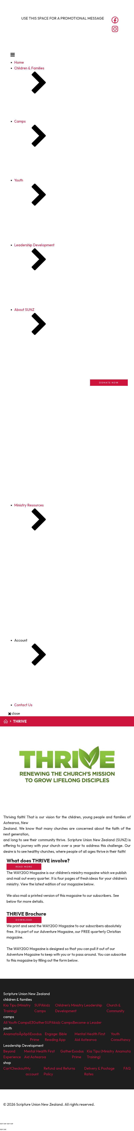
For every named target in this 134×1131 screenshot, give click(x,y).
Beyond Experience (36, 291)
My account (30, 686)
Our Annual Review (42, 425)
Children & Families (29, 68)
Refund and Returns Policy (41, 709)
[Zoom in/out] (1, 1123)
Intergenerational (41, 615)
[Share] (8, 1123)
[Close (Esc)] (11, 1123)
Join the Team (38, 484)
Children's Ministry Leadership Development (55, 126)
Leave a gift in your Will (45, 490)
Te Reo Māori (38, 638)
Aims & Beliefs (38, 414)
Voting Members (40, 479)
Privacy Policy (107, 1104)
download (24, 920)
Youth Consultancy (35, 255)
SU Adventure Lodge (37, 645)
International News (42, 532)
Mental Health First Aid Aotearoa (47, 232)
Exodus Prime (32, 244)
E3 (23, 173)
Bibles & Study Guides (44, 598)
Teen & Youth (37, 609)
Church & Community (37, 132)
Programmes (37, 621)
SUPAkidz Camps (35, 120)
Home (19, 62)
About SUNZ (31, 356)
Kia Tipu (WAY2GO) (36, 314)
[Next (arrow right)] (4, 1129)
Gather (26, 185)
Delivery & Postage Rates (41, 704)
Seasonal (34, 627)
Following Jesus (33, 651)
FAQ (24, 715)
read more (24, 866)
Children (33, 604)
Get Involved (31, 432)
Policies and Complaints (46, 408)
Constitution (36, 402)
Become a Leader (35, 190)
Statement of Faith (42, 420)
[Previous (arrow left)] (1, 1129)
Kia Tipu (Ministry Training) (42, 114)
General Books (39, 632)
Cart (24, 692)
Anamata (28, 227)
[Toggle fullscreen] (4, 1123)
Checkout (28, 698)
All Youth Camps (34, 168)
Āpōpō (26, 238)
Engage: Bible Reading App (42, 249)
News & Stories (39, 526)
